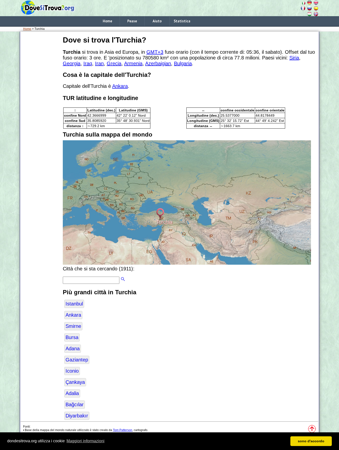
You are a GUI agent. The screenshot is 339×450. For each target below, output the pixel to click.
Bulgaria (183, 63)
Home (107, 21)
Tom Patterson (122, 430)
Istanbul (74, 303)
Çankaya (75, 382)
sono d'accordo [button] (311, 441)
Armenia (133, 63)
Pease (132, 21)
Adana (73, 348)
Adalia (72, 393)
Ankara (120, 86)
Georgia (71, 63)
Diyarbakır (77, 415)
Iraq (87, 63)
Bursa (72, 337)
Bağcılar (75, 404)
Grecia (114, 63)
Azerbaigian (158, 63)
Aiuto (157, 21)
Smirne (73, 326)
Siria (294, 57)
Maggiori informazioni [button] (85, 441)
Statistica (182, 21)
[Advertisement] (40, 109)
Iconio (72, 371)
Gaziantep (77, 359)
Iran (99, 63)
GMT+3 (154, 52)
